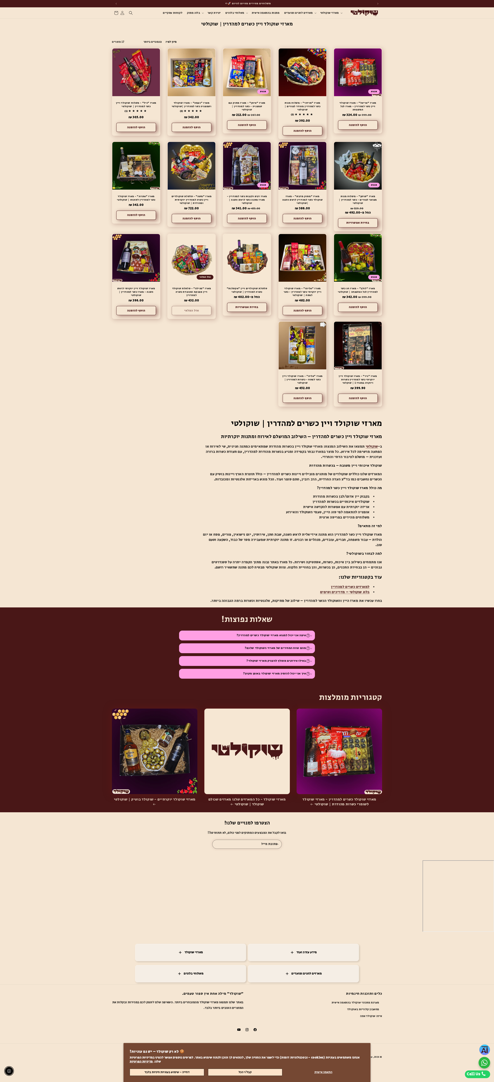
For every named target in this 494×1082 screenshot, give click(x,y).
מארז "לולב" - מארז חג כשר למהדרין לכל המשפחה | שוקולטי (358, 290)
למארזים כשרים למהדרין (350, 586)
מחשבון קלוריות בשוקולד (363, 1010)
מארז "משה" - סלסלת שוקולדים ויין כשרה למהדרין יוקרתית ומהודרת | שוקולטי (192, 200)
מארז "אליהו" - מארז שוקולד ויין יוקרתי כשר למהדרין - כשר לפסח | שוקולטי (302, 292)
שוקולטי (372, 446)
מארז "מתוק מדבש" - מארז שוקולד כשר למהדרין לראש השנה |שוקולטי (302, 200)
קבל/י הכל (245, 1072)
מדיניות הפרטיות (141, 1061)
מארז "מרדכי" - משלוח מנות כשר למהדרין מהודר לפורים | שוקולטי (302, 107)
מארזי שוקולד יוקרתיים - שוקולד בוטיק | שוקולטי (154, 799)
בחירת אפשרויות (357, 223)
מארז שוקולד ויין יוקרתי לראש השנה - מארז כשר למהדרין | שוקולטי (136, 292)
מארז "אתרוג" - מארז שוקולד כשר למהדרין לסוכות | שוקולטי (136, 198)
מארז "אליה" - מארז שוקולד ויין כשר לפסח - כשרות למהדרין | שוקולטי (302, 380)
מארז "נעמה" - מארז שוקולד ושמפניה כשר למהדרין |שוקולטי (191, 105)
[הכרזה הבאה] (116, 3)
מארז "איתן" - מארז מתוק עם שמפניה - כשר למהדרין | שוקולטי (247, 107)
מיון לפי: (171, 42)
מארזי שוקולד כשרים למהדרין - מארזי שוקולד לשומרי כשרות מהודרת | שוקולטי (339, 802)
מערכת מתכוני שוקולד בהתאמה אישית (355, 1003)
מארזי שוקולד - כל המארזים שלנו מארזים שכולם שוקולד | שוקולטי (247, 802)
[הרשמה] (277, 844)
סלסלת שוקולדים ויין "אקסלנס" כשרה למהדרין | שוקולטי (247, 290)
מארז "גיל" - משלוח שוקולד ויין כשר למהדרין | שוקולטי (136, 105)
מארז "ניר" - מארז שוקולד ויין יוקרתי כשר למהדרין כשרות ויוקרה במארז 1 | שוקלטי (358, 380)
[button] (331, 13)
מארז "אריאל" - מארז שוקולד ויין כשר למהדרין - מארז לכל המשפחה (357, 107)
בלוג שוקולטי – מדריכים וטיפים (345, 592)
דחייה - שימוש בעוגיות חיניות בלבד (166, 1072)
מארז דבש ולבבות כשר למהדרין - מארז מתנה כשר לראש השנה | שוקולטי (247, 200)
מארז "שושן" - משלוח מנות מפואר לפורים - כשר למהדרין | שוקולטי (358, 200)
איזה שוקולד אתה (371, 1016)
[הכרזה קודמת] (378, 3)
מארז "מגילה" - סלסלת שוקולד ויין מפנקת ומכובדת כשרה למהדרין (191, 292)
